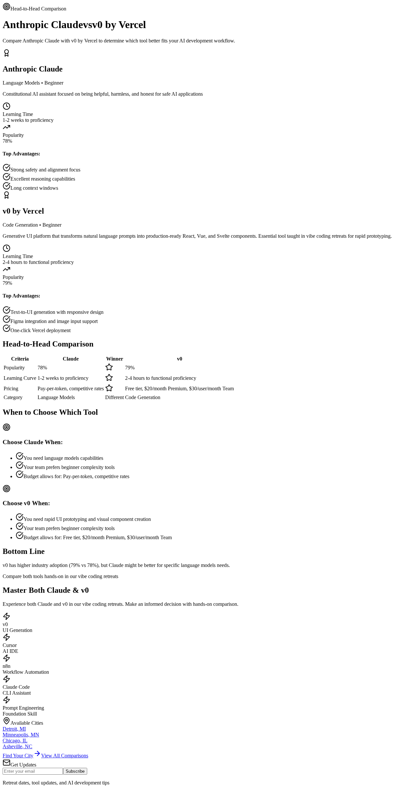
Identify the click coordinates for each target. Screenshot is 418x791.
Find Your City (18, 755)
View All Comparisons (64, 755)
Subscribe (75, 771)
